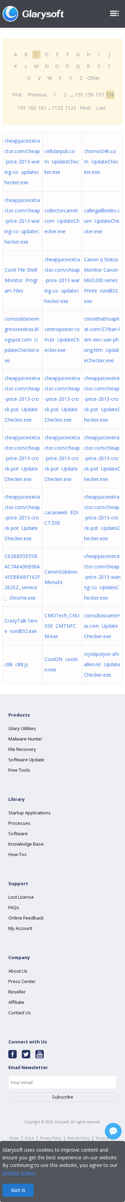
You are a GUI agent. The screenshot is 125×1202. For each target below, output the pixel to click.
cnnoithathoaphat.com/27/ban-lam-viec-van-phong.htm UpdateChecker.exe (102, 339)
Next (85, 107)
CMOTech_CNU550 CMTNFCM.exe (62, 626)
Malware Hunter (25, 739)
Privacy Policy (50, 1138)
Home (14, 1138)
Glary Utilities (22, 728)
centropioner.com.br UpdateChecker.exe (62, 339)
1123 (70, 107)
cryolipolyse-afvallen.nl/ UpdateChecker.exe (102, 664)
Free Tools (19, 770)
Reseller (17, 992)
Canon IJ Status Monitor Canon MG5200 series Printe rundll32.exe (101, 280)
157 (99, 94)
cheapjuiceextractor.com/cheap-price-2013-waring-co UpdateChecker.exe (102, 577)
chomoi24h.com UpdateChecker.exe (101, 161)
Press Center (22, 981)
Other (93, 78)
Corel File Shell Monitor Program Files (21, 280)
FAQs (13, 907)
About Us (17, 971)
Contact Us (19, 1012)
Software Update (26, 759)
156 (89, 94)
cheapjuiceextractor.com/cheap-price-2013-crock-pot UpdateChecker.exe (22, 399)
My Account (20, 928)
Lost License (21, 897)
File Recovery (22, 749)
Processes (19, 823)
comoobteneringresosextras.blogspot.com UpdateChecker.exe (22, 339)
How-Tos (17, 854)
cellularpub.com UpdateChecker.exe (61, 161)
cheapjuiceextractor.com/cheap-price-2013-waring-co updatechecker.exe (22, 161)
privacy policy (18, 1172)
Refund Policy (78, 1138)
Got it (18, 1190)
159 (21, 107)
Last (101, 107)
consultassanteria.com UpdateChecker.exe (102, 626)
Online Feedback (26, 918)
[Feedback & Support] (113, 1131)
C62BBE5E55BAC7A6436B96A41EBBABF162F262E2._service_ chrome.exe (22, 577)
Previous (37, 94)
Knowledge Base (26, 844)
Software (18, 833)
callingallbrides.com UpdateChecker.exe (102, 221)
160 (32, 107)
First (17, 94)
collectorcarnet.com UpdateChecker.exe (62, 221)
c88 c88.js (16, 664)
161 (42, 107)
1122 (57, 107)
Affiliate (16, 1002)
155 (79, 94)
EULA (29, 1138)
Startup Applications (29, 813)
